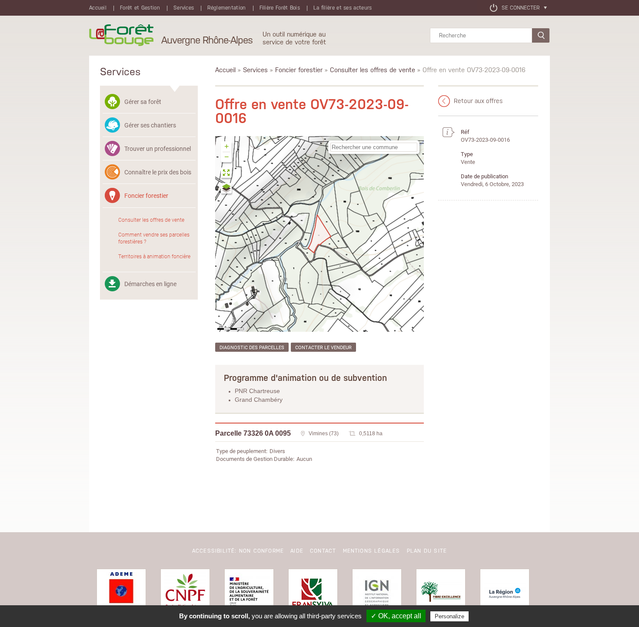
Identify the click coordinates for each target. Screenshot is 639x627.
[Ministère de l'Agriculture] (249, 593)
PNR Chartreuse (257, 390)
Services (183, 8)
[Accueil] (121, 35)
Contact (323, 551)
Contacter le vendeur (323, 347)
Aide (296, 551)
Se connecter (520, 8)
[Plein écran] (226, 173)
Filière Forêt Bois (280, 8)
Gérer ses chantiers (150, 125)
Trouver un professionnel (157, 148)
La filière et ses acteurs (342, 8)
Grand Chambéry (259, 399)
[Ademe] (121, 593)
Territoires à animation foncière (154, 256)
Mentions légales (371, 551)
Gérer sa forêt (142, 101)
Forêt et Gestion (140, 8)
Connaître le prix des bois (157, 172)
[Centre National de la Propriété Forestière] (185, 593)
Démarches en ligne (150, 284)
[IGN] (377, 593)
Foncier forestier (146, 195)
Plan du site (427, 551)
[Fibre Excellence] (440, 593)
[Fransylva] (313, 593)
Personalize (449, 616)
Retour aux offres (478, 100)
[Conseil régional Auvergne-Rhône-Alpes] (504, 593)
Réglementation (226, 8)
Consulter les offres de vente (151, 219)
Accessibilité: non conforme (238, 551)
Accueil (97, 8)
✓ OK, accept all (396, 616)
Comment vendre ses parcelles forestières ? (154, 238)
